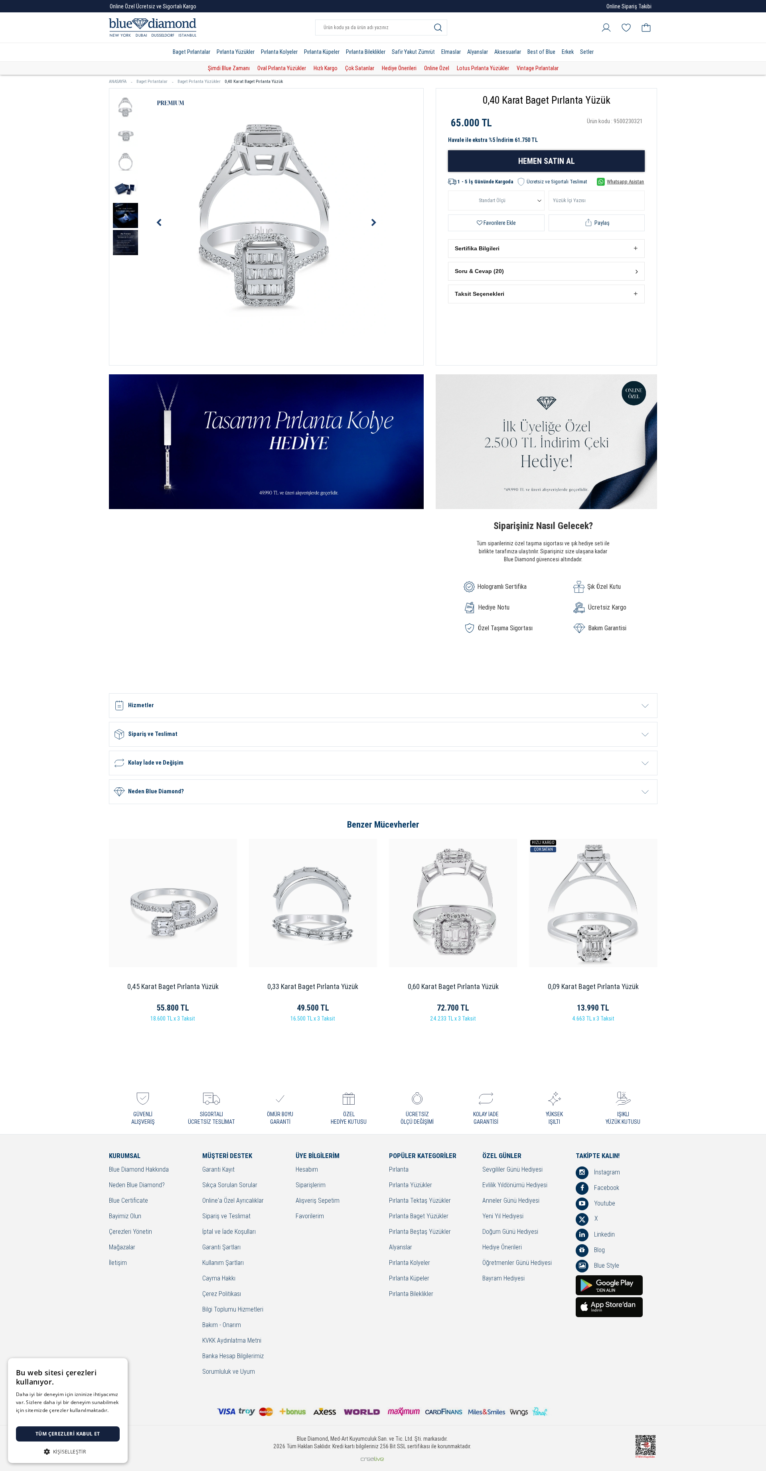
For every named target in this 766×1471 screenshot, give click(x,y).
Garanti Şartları (221, 1247)
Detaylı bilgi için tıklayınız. (46, 1418)
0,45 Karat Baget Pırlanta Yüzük (173, 986)
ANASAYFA (117, 81)
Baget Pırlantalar (191, 52)
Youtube (603, 1203)
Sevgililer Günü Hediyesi (512, 1169)
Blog (598, 1250)
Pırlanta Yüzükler (236, 52)
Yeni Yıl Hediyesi (502, 1216)
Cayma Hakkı (218, 1278)
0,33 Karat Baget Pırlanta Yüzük (312, 986)
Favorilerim (310, 1216)
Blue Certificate (128, 1201)
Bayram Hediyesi (503, 1278)
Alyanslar (477, 52)
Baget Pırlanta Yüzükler (199, 81)
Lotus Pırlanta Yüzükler (483, 68)
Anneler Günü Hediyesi (510, 1201)
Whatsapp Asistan (625, 182)
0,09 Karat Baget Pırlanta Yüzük (593, 986)
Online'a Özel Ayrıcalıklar (233, 1201)
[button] (546, 249)
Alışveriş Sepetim (318, 1201)
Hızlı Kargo (326, 68)
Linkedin (603, 1234)
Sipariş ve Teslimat (226, 1216)
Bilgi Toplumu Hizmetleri (232, 1309)
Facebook (605, 1188)
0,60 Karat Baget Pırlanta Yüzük (453, 986)
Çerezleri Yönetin (130, 1232)
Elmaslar (451, 52)
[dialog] (68, 1410)
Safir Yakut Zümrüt (413, 52)
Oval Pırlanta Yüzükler (281, 68)
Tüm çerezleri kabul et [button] (68, 1433)
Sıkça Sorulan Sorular (229, 1185)
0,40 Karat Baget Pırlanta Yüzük (254, 81)
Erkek (568, 52)
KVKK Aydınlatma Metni (231, 1340)
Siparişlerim (311, 1185)
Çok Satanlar (359, 68)
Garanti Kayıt (218, 1169)
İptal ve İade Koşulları (229, 1232)
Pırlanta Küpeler (322, 52)
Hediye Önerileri (399, 68)
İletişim (118, 1263)
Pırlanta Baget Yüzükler (418, 1216)
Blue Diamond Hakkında (139, 1169)
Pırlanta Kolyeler (279, 52)
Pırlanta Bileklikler (365, 52)
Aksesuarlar (507, 52)
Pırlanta (399, 1169)
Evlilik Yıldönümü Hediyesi (514, 1185)
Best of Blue (541, 52)
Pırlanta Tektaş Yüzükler (420, 1201)
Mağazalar (122, 1247)
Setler (587, 52)
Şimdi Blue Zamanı (229, 68)
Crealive (372, 1459)
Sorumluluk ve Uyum (228, 1372)
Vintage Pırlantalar (538, 68)
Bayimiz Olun (125, 1216)
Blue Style (605, 1265)
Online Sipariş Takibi (628, 6)
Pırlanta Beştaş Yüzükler (420, 1232)
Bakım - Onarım (221, 1325)
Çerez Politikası (221, 1294)
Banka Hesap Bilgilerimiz (233, 1356)
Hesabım (307, 1169)
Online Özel (436, 68)
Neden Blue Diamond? (137, 1185)
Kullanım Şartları (223, 1263)
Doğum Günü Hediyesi (510, 1232)
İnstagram (606, 1172)
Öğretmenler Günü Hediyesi (517, 1263)
